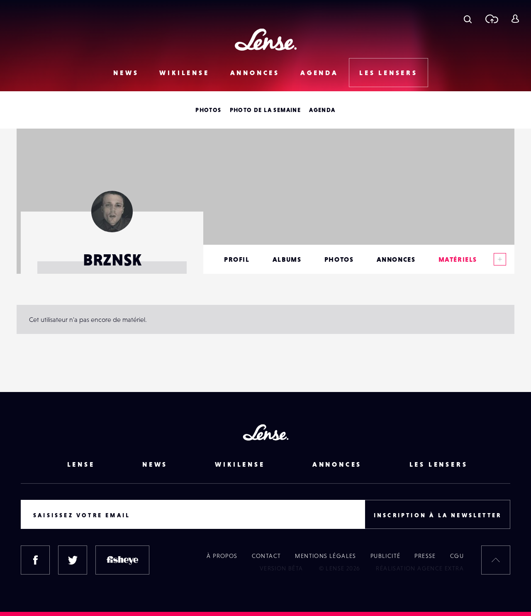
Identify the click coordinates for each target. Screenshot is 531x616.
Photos (208, 110)
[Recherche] (468, 18)
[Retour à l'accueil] (266, 40)
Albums (287, 259)
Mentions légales (325, 556)
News (126, 72)
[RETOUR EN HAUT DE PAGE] (495, 560)
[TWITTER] (72, 560)
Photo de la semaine (265, 110)
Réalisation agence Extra (420, 568)
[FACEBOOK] (35, 560)
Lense (81, 464)
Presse (425, 556)
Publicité (385, 556)
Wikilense (184, 72)
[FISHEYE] (122, 560)
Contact (266, 556)
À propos (222, 556)
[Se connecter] (515, 18)
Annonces (255, 72)
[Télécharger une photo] (491, 18)
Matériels (457, 259)
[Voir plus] (499, 259)
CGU (457, 556)
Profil (237, 259)
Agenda (319, 72)
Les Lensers (388, 72)
